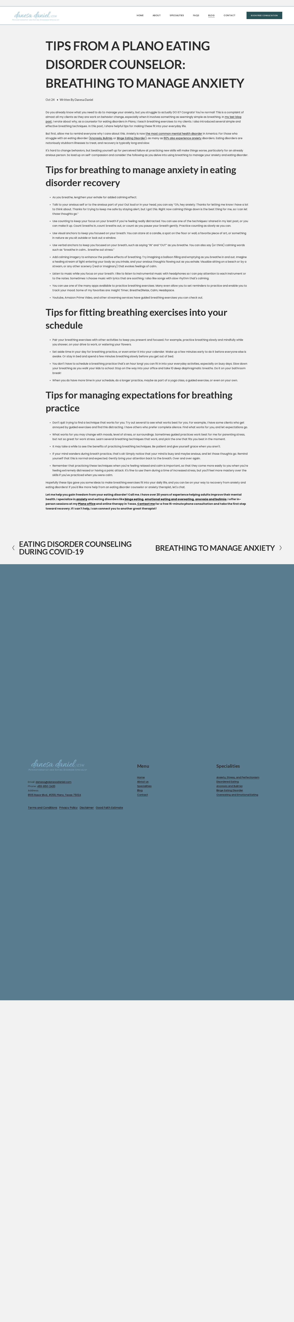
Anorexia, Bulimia (101, 138)
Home (141, 777)
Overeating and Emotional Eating (237, 794)
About (157, 15)
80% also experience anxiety (182, 138)
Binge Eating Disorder (131, 138)
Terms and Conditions (42, 808)
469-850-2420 (46, 786)
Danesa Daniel (84, 99)
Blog (211, 15)
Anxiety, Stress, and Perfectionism (237, 777)
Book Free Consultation (264, 15)
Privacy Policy (68, 808)
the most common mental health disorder (174, 134)
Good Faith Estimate (109, 808)
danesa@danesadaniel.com (53, 782)
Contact (229, 15)
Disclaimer (87, 808)
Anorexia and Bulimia (229, 786)
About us (143, 781)
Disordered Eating (227, 781)
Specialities (144, 786)
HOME (140, 15)
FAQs (196, 15)
